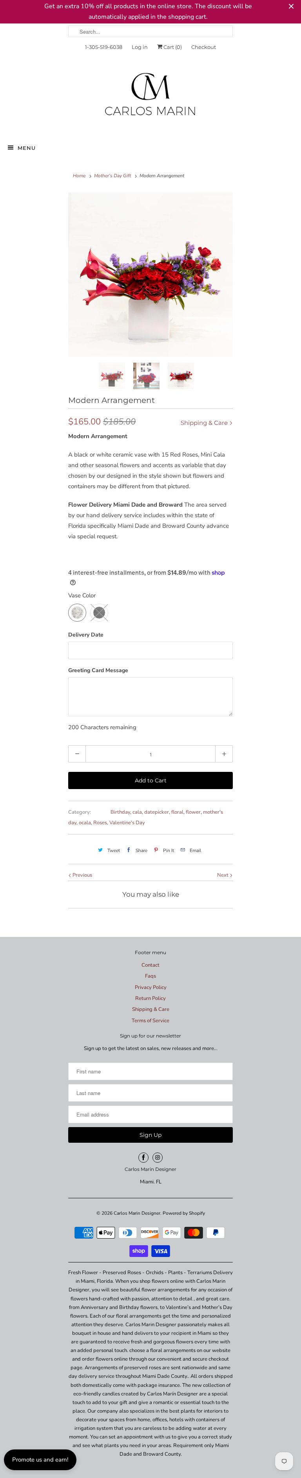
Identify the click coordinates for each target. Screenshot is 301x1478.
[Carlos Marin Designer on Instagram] (157, 1158)
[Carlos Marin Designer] (150, 97)
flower (193, 812)
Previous (81, 875)
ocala (85, 822)
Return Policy (150, 998)
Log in (140, 47)
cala (137, 812)
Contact (150, 965)
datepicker (156, 812)
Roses (100, 822)
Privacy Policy (151, 987)
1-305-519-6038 (103, 47)
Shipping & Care (205, 422)
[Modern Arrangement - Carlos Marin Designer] (150, 274)
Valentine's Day (127, 822)
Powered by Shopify (184, 1213)
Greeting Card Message (98, 670)
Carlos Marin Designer (137, 1213)
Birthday (120, 812)
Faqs (150, 976)
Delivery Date (85, 634)
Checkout (203, 47)
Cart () (172, 47)
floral (177, 812)
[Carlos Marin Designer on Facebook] (143, 1158)
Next (223, 875)
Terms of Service (150, 1020)
